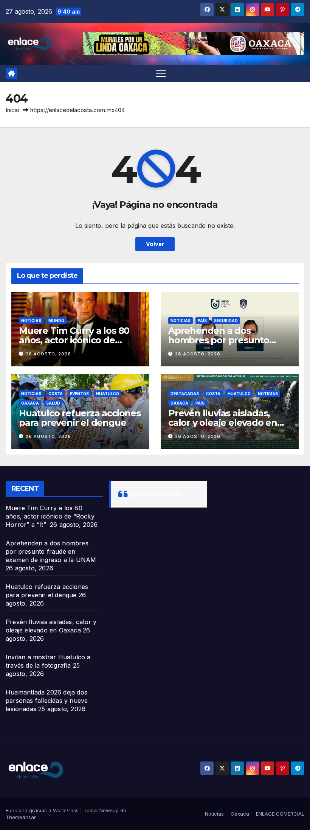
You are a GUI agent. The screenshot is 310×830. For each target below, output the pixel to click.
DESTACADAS (184, 393)
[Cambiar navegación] (161, 73)
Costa (55, 393)
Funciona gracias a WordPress (43, 810)
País (202, 320)
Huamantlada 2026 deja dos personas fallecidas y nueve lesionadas (47, 700)
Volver (155, 244)
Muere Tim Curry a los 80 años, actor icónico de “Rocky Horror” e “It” (74, 340)
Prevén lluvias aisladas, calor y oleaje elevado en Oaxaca (222, 423)
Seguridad (226, 320)
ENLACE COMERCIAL (280, 814)
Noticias (31, 320)
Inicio (12, 110)
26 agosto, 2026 (48, 354)
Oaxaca (30, 403)
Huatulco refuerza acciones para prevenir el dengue (80, 418)
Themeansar (21, 817)
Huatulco (107, 393)
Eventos (79, 393)
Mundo (56, 320)
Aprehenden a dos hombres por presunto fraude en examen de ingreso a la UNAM (51, 551)
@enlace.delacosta (154, 494)
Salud (53, 403)
